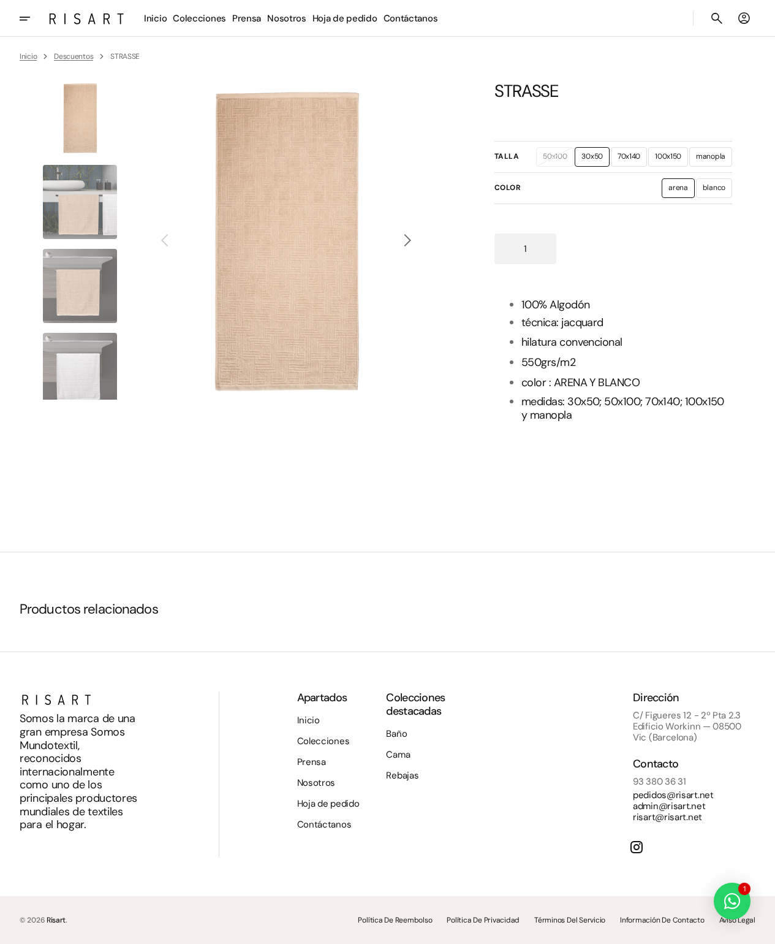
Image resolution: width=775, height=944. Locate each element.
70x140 (632, 158)
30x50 (595, 158)
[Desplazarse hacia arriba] (760, 929)
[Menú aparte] (33, 18)
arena (681, 190)
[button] (716, 18)
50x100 (558, 158)
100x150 (671, 158)
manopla (714, 158)
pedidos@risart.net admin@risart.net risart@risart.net (673, 806)
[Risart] (86, 18)
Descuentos (73, 56)
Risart (56, 920)
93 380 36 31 (659, 781)
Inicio (28, 56)
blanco (717, 190)
